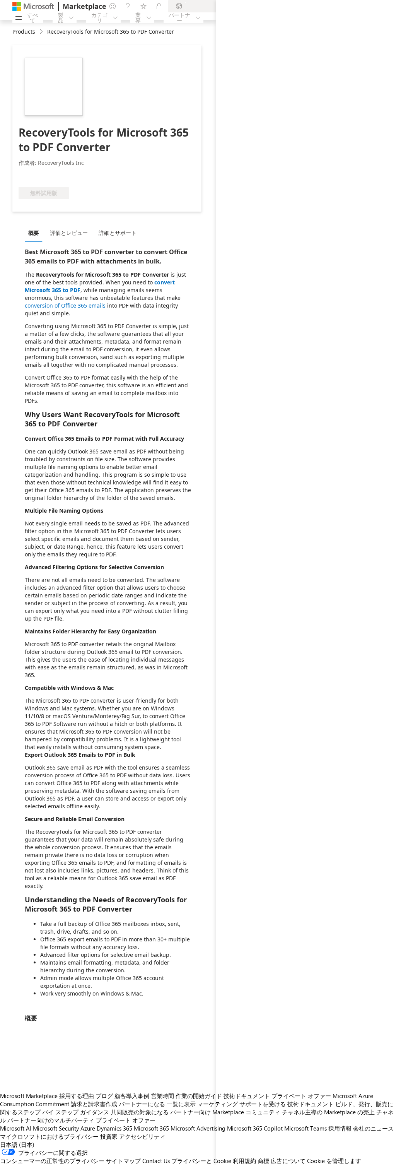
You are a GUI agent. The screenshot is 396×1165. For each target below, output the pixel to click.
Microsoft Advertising (198, 1128)
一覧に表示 (181, 1104)
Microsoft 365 (151, 1128)
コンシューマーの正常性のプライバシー (52, 1161)
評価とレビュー (69, 232)
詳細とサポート (118, 232)
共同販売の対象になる (140, 1112)
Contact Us (156, 1161)
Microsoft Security (56, 1128)
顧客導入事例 (131, 1096)
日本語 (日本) (17, 1144)
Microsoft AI (15, 1128)
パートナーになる (142, 1104)
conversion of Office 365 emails (65, 305)
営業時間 (162, 1096)
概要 (33, 232)
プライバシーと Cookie (201, 1161)
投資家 (109, 1136)
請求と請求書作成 (94, 1104)
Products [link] (23, 31)
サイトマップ (123, 1161)
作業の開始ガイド (199, 1096)
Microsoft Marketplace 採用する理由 (47, 1096)
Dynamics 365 (114, 1128)
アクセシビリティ (142, 1136)
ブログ (104, 1096)
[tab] (35, 232)
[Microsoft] (33, 6)
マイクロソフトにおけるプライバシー (49, 1136)
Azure (87, 1128)
